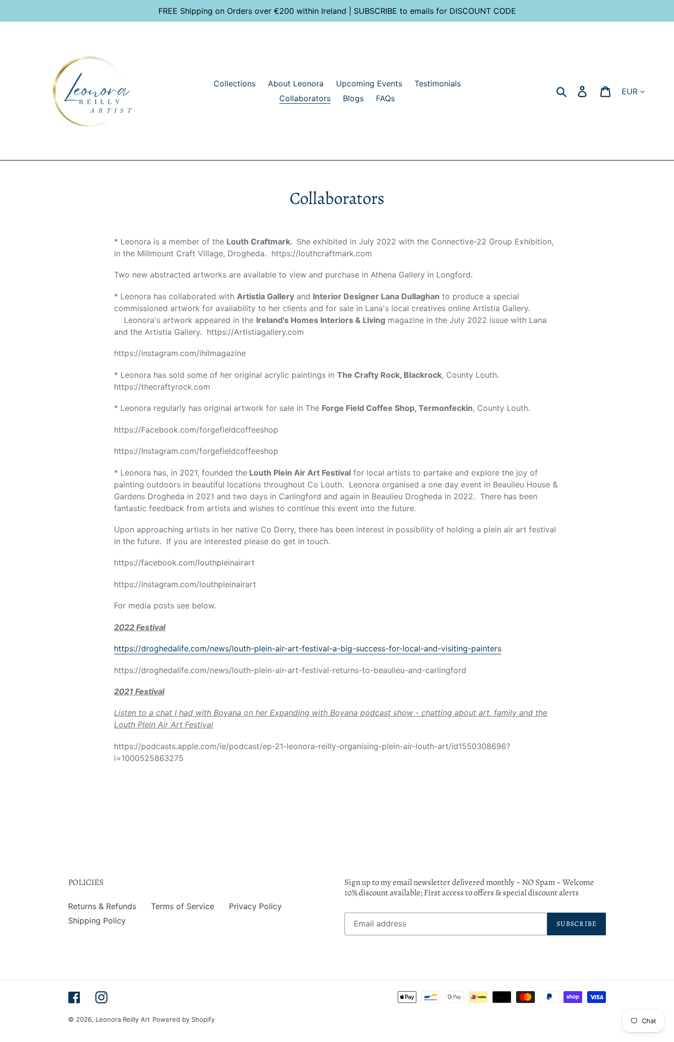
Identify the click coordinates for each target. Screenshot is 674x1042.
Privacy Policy (255, 906)
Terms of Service (182, 906)
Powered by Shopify (183, 1019)
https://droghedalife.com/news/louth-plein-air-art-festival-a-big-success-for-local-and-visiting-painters (307, 648)
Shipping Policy (97, 920)
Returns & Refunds (102, 906)
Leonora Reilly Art (123, 1019)
